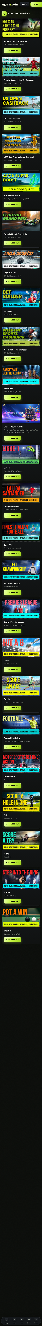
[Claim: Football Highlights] (21, 733)
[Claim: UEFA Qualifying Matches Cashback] (21, 152)
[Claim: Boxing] (21, 887)
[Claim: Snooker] (21, 926)
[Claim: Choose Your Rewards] (21, 423)
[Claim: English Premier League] (21, 617)
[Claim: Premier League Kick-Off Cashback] (21, 75)
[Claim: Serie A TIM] (21, 540)
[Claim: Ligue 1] (21, 463)
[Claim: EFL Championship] (21, 578)
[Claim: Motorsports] (21, 772)
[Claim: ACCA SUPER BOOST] (21, 191)
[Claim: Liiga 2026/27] (21, 268)
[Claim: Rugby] (21, 849)
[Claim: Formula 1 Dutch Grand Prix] (21, 229)
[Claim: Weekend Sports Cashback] (21, 345)
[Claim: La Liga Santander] (21, 501)
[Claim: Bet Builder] (21, 306)
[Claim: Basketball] (21, 383)
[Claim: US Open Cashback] (21, 114)
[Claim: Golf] (21, 810)
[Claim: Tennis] (21, 694)
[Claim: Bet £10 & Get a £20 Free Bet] (21, 36)
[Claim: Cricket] (21, 656)
